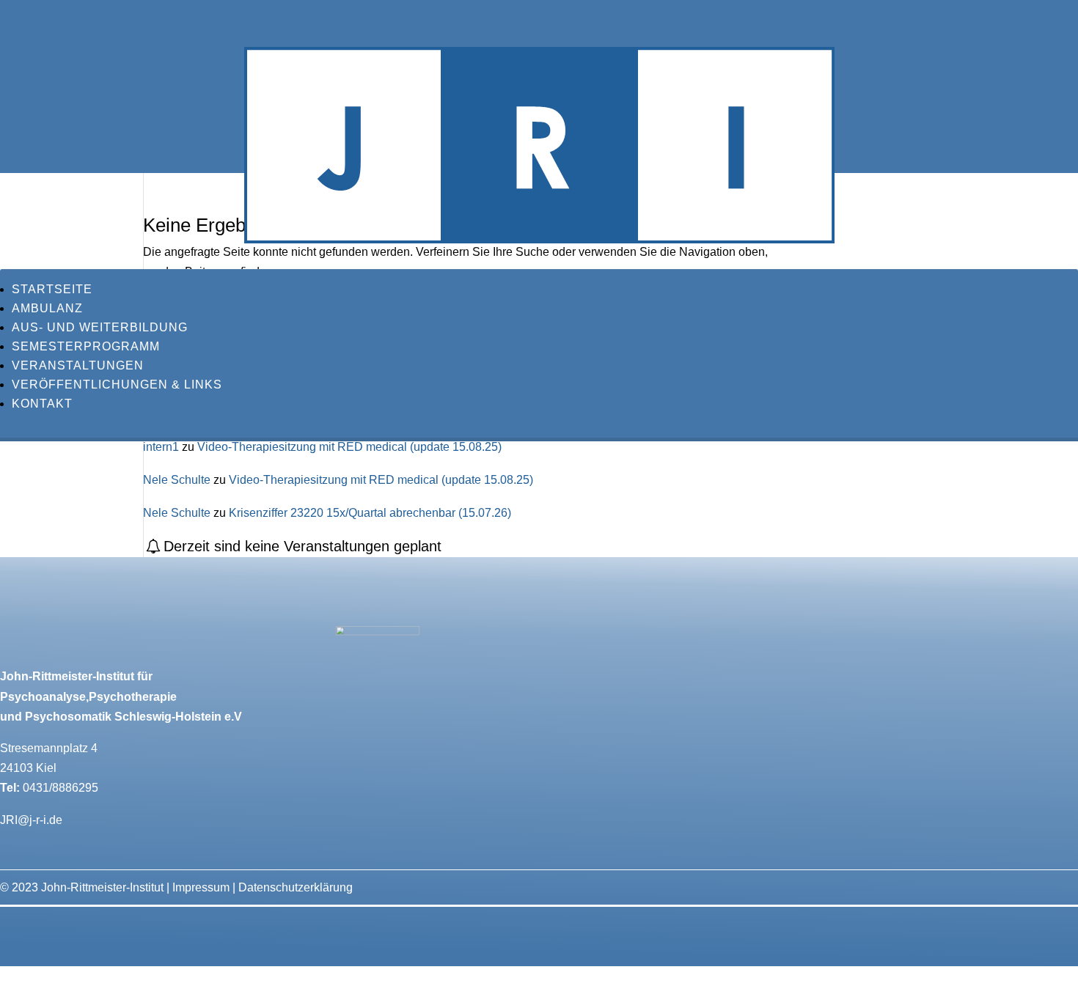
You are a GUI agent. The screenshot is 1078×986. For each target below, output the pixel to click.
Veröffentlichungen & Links (117, 384)
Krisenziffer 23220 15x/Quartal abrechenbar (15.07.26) (370, 513)
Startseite (52, 289)
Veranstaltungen (78, 365)
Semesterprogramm (86, 346)
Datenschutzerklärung (295, 887)
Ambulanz (47, 308)
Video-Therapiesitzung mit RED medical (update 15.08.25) (349, 447)
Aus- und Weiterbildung (100, 327)
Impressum (201, 887)
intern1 (161, 447)
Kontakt (42, 403)
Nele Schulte (176, 480)
